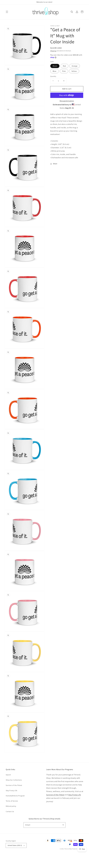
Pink (64, 71)
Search (8, 775)
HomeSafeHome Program (15, 796)
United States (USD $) (15, 845)
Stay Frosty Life (11, 790)
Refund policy (11, 806)
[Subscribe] (62, 824)
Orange (74, 66)
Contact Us (10, 811)
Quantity (53, 76)
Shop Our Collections (14, 780)
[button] (7, 11)
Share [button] (55, 164)
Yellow (74, 71)
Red (64, 66)
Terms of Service (12, 801)
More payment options (67, 101)
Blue (54, 71)
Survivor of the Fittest (14, 785)
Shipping (53, 51)
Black (55, 66)
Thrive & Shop (68, 849)
